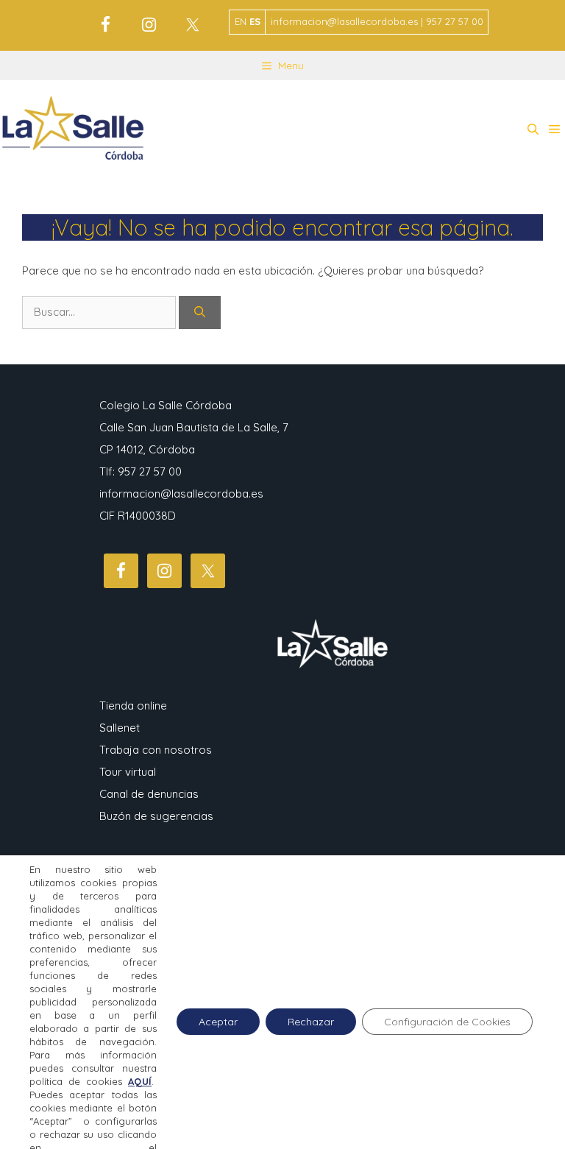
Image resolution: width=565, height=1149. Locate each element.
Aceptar (218, 1021)
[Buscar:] (100, 312)
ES (254, 21)
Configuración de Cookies (447, 1021)
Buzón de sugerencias (156, 816)
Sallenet (119, 728)
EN (240, 21)
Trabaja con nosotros (155, 750)
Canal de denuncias (149, 794)
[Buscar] (200, 312)
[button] (533, 129)
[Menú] (554, 129)
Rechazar (311, 1021)
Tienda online (133, 706)
